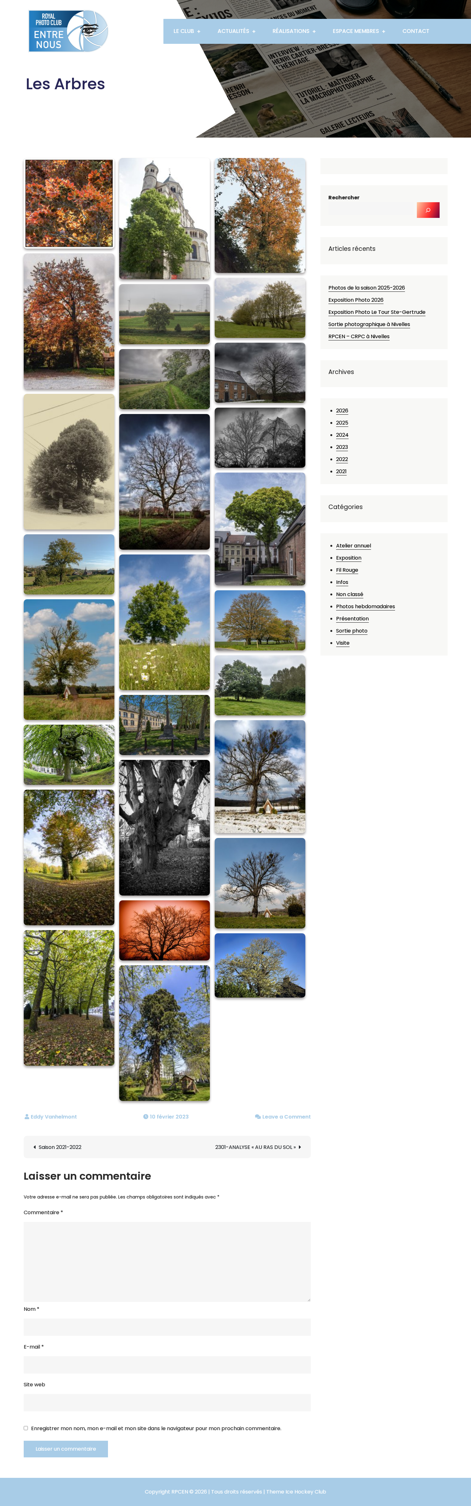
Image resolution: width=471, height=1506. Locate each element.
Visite (343, 643)
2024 (342, 435)
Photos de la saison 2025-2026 (366, 287)
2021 (341, 471)
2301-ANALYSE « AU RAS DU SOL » (255, 1147)
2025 (342, 422)
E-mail (34, 1347)
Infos (342, 582)
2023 (342, 447)
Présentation (352, 618)
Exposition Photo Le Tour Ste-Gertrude (377, 312)
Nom (31, 1309)
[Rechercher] (428, 210)
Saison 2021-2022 (60, 1147)
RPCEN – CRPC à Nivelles (359, 336)
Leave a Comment (286, 1116)
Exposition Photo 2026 (356, 300)
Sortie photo (352, 630)
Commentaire (43, 1212)
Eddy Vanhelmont (54, 1116)
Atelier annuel (353, 545)
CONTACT (415, 31)
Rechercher (343, 197)
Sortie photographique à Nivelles (369, 324)
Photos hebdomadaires (365, 606)
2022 (342, 459)
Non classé (349, 594)
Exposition (348, 558)
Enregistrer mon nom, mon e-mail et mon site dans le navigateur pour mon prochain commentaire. (156, 1428)
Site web (34, 1384)
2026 (342, 410)
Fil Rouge (347, 570)
